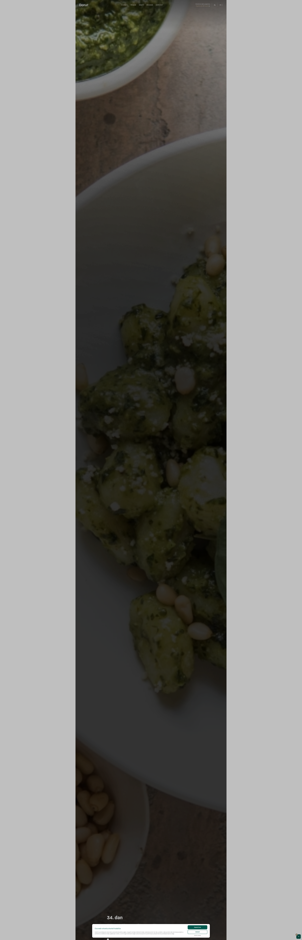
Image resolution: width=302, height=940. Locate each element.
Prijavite (206, 6)
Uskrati (197, 932)
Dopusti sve (197, 927)
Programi (150, 5)
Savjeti (141, 5)
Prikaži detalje (197, 935)
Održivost (159, 5)
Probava (133, 5)
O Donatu (124, 5)
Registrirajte (199, 6)
